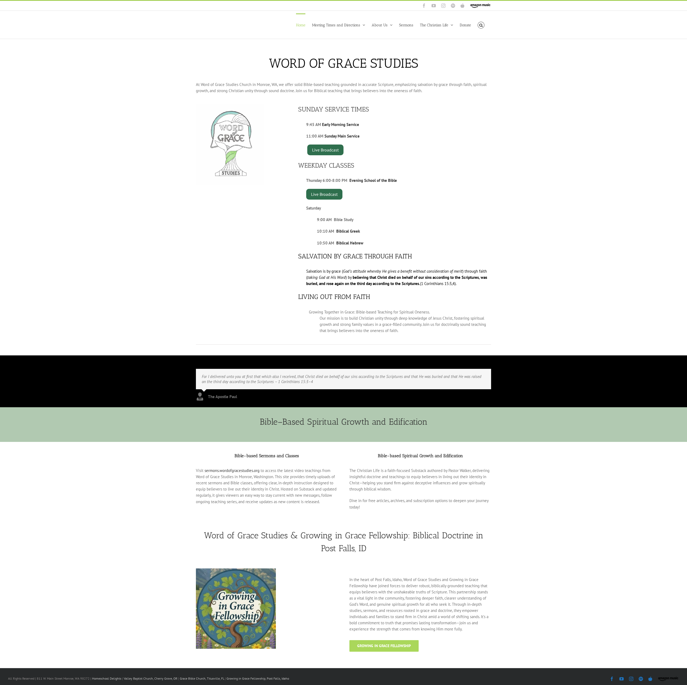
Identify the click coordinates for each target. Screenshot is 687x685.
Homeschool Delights (106, 678)
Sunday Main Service (342, 136)
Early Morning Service (340, 124)
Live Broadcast (325, 150)
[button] (481, 24)
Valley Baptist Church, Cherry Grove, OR (150, 678)
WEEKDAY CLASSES (326, 165)
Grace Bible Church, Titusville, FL (202, 678)
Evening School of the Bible (373, 180)
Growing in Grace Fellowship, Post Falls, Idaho (257, 678)
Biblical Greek (348, 231)
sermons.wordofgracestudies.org (232, 470)
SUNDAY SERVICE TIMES (333, 109)
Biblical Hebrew (349, 243)
